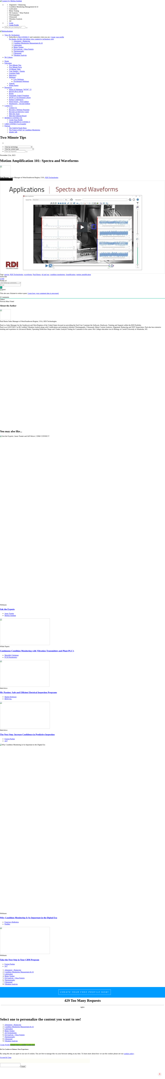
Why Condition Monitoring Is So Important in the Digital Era (28, 918)
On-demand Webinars (21, 81)
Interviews (12, 75)
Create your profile (57, 37)
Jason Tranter (9, 613)
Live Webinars (18, 79)
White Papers (13, 85)
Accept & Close (5, 1057)
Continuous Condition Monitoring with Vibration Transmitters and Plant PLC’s (37, 651)
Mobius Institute (10, 615)
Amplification (70, 275)
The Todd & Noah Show (18, 128)
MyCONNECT (23, 37)
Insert (23, 1066)
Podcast (7, 126)
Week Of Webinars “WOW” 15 (20, 89)
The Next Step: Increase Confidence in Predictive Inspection (27, 734)
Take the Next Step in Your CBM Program (19, 960)
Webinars (12, 77)
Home (6, 61)
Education (8, 63)
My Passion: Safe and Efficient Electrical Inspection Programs (28, 692)
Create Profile (14, 25)
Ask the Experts (7, 609)
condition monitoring (57, 275)
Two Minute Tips (15, 65)
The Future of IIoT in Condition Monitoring (24, 130)
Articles (11, 83)
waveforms (28, 275)
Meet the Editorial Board (17, 116)
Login (11, 23)
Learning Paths (14, 73)
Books (11, 93)
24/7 (6, 741)
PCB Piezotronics (10, 657)
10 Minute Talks (15, 69)
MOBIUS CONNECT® (13, 118)
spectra (6, 275)
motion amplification (83, 275)
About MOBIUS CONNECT (19, 122)
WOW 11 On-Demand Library (20, 98)
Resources (8, 87)
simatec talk (13, 132)
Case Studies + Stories (17, 71)
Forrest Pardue (9, 739)
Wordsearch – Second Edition (19, 104)
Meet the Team (14, 114)
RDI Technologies (51, 177)
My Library (8, 57)
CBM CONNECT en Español (15, 124)
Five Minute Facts (15, 67)
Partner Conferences (16, 100)
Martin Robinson (10, 697)
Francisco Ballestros (11, 922)
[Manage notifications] (160, 1074)
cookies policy (129, 1054)
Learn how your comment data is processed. (43, 293)
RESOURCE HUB (16, 91)
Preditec (7, 924)
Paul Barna (37, 275)
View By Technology (12, 35)
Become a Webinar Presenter (19, 110)
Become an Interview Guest (19, 112)
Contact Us (8, 106)
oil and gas (45, 275)
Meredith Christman (11, 655)
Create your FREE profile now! (84, 992)
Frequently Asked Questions (19, 95)
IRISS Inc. (8, 699)
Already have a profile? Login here (22, 1045)
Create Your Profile (16, 120)
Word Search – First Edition (19, 102)
